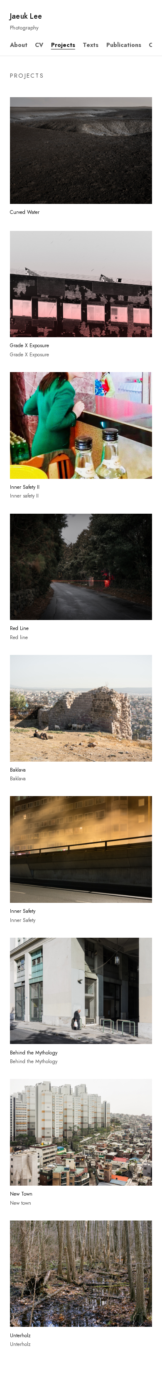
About (18, 45)
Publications (123, 45)
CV (39, 45)
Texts (90, 45)
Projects (63, 45)
